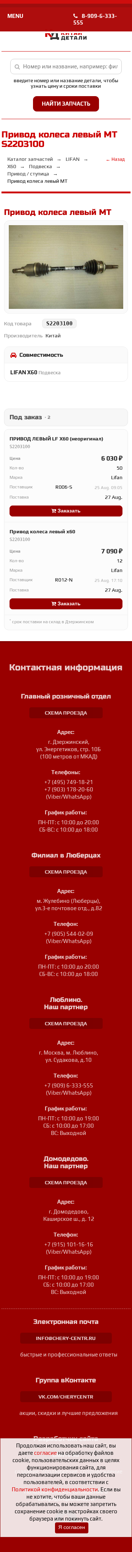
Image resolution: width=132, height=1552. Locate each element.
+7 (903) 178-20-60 (68, 789)
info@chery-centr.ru (66, 1338)
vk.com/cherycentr (65, 1397)
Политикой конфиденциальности (55, 1489)
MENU (15, 16)
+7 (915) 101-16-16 (68, 1244)
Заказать (68, 511)
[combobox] (66, 66)
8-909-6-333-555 (95, 19)
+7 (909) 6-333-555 (68, 1085)
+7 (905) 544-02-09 (68, 934)
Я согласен (71, 1527)
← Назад (115, 159)
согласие (45, 1453)
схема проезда (66, 713)
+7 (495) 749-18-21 (68, 782)
